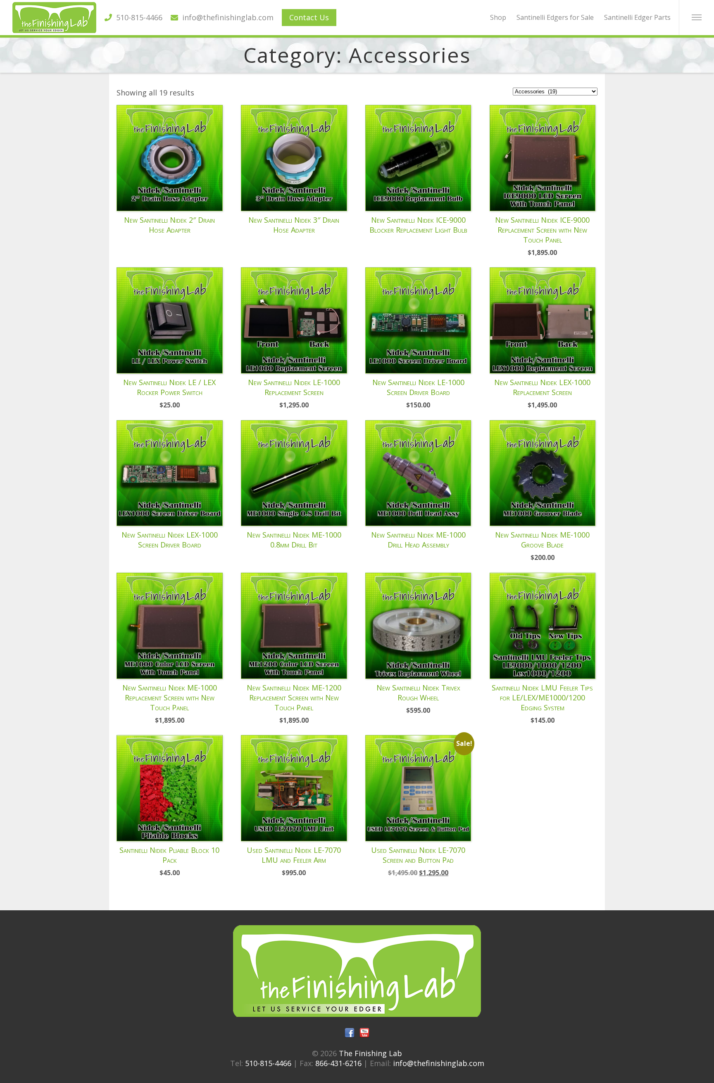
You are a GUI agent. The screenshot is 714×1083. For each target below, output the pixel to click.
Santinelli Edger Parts (637, 17)
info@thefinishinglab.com (226, 17)
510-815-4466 (137, 17)
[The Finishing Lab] (54, 30)
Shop (498, 17)
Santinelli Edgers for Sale (555, 17)
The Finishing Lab (370, 1053)
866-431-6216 (338, 1063)
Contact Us (309, 17)
